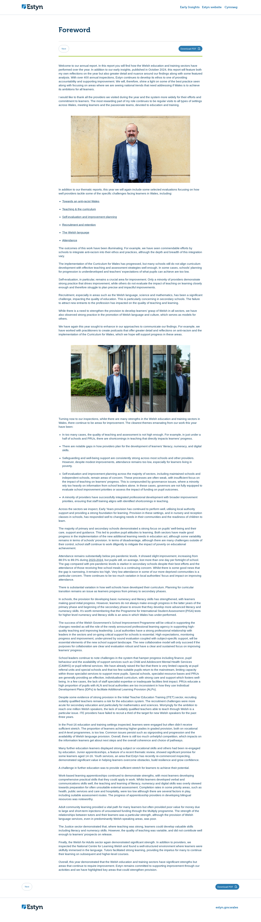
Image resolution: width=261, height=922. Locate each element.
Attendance (69, 240)
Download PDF (188, 48)
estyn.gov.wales (227, 907)
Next (64, 48)
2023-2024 (96, 560)
